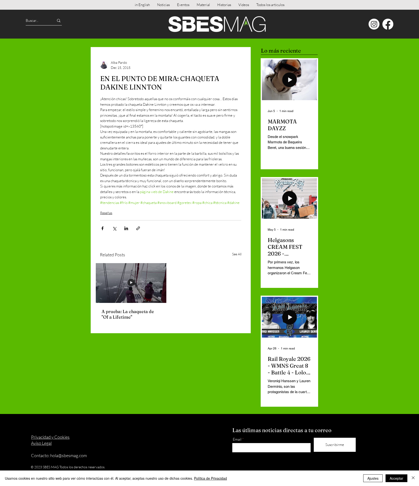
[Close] (413, 478)
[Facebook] (387, 24)
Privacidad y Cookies (50, 437)
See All (237, 254)
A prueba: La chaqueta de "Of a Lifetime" (128, 314)
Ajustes (373, 478)
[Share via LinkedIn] (126, 228)
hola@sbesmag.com (68, 455)
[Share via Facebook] (102, 228)
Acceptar (396, 478)
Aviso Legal (41, 443)
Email (237, 439)
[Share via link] (138, 228)
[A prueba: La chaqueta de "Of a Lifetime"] (131, 283)
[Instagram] (374, 24)
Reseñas (106, 213)
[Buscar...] (59, 20)
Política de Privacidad (210, 478)
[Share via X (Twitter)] (114, 228)
